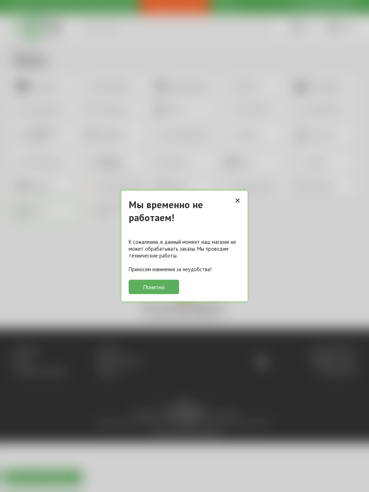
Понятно (154, 287)
